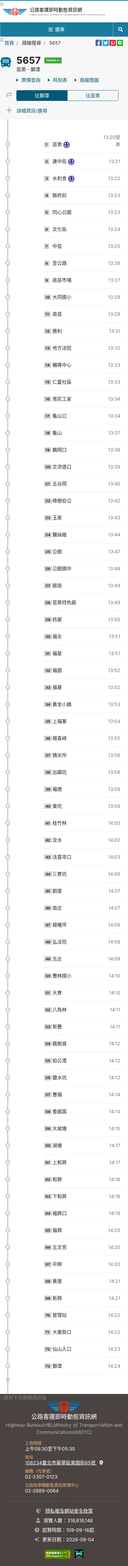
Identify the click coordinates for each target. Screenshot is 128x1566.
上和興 (59, 1162)
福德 (57, 789)
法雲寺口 (61, 857)
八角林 (59, 1010)
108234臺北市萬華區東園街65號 (61, 1463)
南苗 (57, 314)
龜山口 (59, 416)
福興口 (59, 1213)
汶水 (57, 840)
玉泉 (57, 518)
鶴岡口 (59, 450)
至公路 (59, 263)
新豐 (57, 1027)
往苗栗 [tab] (93, 96)
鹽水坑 (59, 1078)
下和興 (59, 1196)
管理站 (59, 1315)
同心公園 (61, 212)
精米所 (59, 755)
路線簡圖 (89, 80)
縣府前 (59, 195)
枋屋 (57, 619)
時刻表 (60, 80)
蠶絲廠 (59, 535)
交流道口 (61, 467)
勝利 (57, 331)
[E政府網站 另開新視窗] (79, 1554)
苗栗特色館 (64, 602)
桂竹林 (59, 823)
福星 (57, 653)
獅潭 (57, 1366)
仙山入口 (61, 1349)
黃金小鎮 (61, 704)
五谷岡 (59, 484)
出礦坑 (59, 772)
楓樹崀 (59, 1044)
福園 (57, 670)
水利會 (59, 178)
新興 (57, 1298)
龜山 (57, 433)
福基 (57, 687)
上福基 (59, 721)
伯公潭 (59, 1061)
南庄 (57, 908)
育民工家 (61, 399)
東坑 (57, 806)
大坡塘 (59, 1128)
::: (2, 4)
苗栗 (57, 144)
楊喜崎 (59, 738)
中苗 (57, 246)
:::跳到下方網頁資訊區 (23, 1397)
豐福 (57, 1094)
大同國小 (61, 297)
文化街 (59, 229)
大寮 (57, 993)
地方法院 (61, 348)
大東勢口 (61, 1332)
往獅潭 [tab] (42, 96)
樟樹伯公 (61, 501)
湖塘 (57, 1145)
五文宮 (59, 1247)
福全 (57, 636)
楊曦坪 (59, 925)
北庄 (57, 959)
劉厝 (57, 891)
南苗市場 (61, 280)
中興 (57, 1264)
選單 (60, 29)
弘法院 (59, 942)
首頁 (9, 43)
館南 (57, 585)
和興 (57, 1179)
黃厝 (57, 1281)
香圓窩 (59, 1111)
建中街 (59, 161)
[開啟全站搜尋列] (120, 29)
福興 (57, 1230)
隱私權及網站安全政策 (69, 1511)
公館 (57, 552)
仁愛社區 (61, 382)
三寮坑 (59, 874)
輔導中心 (61, 365)
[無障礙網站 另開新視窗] (58, 1554)
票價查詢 (30, 80)
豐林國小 (61, 976)
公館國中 (61, 569)
